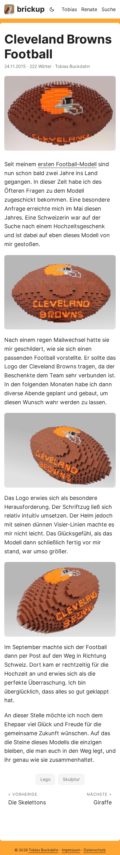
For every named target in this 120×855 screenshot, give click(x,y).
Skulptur (71, 779)
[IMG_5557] (60, 113)
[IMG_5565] (60, 599)
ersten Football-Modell (67, 164)
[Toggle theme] (52, 9)
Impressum (71, 850)
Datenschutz (95, 850)
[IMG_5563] (60, 292)
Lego (45, 779)
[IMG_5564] (60, 450)
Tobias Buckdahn (43, 850)
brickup (31, 9)
